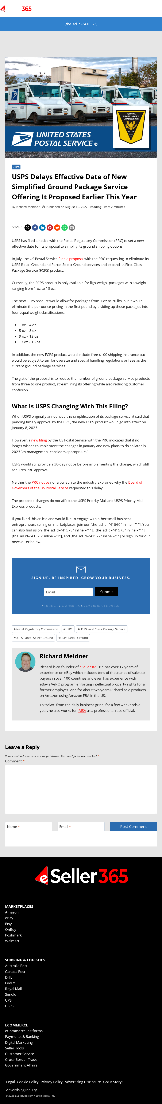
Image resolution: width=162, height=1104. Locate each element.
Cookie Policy (28, 1081)
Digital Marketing (19, 1042)
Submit (106, 591)
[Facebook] (35, 227)
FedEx (10, 983)
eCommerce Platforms (24, 1030)
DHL (8, 977)
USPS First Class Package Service (101, 629)
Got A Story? (113, 1081)
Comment (14, 761)
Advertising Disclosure (83, 1081)
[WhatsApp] (64, 227)
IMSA (82, 710)
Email (65, 826)
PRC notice (40, 482)
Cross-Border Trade (21, 1059)
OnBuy (10, 929)
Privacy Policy (52, 1081)
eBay (9, 917)
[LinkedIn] (42, 227)
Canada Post (15, 971)
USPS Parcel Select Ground (33, 638)
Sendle (10, 994)
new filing (39, 440)
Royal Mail (13, 988)
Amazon (12, 912)
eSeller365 (88, 666)
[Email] (72, 227)
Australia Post (16, 965)
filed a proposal (71, 258)
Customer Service (19, 1053)
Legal (10, 1081)
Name (13, 826)
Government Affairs (21, 1065)
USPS (16, 167)
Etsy (8, 923)
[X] (27, 227)
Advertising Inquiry (21, 1089)
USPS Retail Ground (73, 638)
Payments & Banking (22, 1036)
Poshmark (13, 935)
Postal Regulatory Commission (36, 629)
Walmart (12, 940)
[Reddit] (57, 227)
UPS (8, 1000)
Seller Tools (14, 1048)
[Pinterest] (50, 227)
